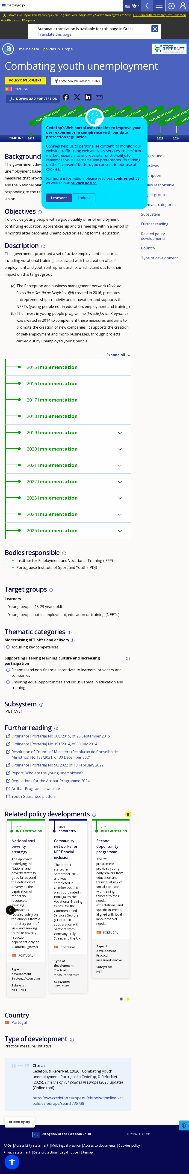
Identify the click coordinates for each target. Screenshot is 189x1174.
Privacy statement (16, 1152)
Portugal (19, 1022)
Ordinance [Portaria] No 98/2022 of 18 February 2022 (57, 765)
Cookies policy (129, 1145)
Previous (10, 910)
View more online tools (147, 6)
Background (151, 155)
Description (151, 175)
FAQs (7, 1145)
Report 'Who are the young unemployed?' (48, 772)
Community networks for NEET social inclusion (66, 849)
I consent (59, 197)
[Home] (13, 6)
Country (148, 248)
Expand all (115, 355)
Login (171, 6)
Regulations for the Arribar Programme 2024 (50, 780)
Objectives (150, 165)
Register (183, 6)
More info (39, 212)
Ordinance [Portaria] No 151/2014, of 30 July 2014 (54, 743)
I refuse (84, 198)
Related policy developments (153, 236)
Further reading (154, 223)
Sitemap (87, 1152)
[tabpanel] (111, 898)
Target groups (154, 194)
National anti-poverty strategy (24, 846)
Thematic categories (158, 204)
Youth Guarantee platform (34, 796)
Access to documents (99, 1145)
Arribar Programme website (36, 788)
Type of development (159, 257)
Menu (159, 6)
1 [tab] (121, 999)
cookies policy (126, 178)
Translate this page (54, 34)
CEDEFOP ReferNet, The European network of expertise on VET (169, 48)
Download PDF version (36, 98)
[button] (66, 97)
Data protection (45, 1152)
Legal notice (69, 1152)
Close (154, 28)
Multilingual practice (66, 1145)
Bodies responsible (157, 185)
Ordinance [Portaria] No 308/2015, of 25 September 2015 (61, 736)
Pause (128, 814)
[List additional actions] (137, 6)
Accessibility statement (31, 1145)
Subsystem (150, 214)
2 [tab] (128, 999)
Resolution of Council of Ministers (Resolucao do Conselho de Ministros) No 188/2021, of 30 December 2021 (65, 754)
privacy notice (84, 182)
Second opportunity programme (107, 846)
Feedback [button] (184, 1126)
